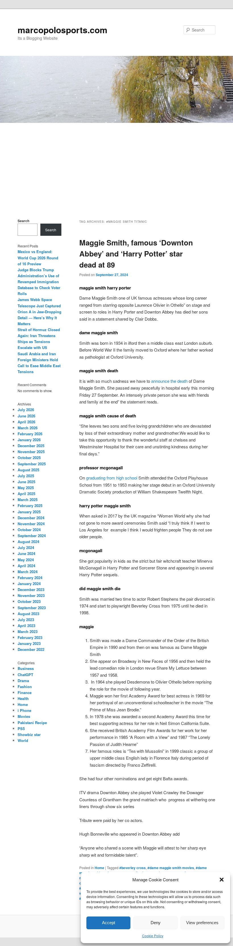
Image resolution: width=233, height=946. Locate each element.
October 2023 (29, 601)
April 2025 (26, 493)
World (23, 740)
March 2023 (28, 631)
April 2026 (26, 421)
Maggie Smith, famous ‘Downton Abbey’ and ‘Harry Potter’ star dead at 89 (136, 253)
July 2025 (26, 475)
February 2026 (30, 433)
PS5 (21, 728)
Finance (25, 692)
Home (99, 867)
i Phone (24, 710)
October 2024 (29, 529)
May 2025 (26, 487)
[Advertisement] (116, 165)
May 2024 (26, 559)
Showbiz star (29, 734)
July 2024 (26, 547)
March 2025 (28, 499)
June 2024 (26, 553)
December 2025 (31, 445)
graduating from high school (111, 478)
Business (26, 668)
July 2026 (26, 409)
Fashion (25, 686)
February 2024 (30, 577)
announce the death (169, 381)
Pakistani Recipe (32, 722)
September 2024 (32, 535)
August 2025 (28, 469)
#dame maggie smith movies (170, 867)
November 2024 (31, 523)
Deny (156, 922)
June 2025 (26, 481)
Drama (23, 680)
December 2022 (31, 649)
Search (23, 220)
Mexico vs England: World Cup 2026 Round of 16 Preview (38, 257)
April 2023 (26, 625)
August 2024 (28, 541)
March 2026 (28, 427)
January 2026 (29, 439)
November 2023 (31, 595)
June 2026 (26, 416)
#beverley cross (132, 867)
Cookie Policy (152, 935)
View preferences (202, 922)
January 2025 (29, 511)
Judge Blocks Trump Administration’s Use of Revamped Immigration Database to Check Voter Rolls (39, 282)
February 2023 (30, 637)
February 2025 (30, 505)
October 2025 (29, 457)
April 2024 (26, 565)
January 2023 (29, 643)
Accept (108, 922)
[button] (221, 879)
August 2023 (28, 613)
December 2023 (31, 589)
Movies (24, 716)
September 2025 (32, 463)
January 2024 (29, 583)
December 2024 (31, 517)
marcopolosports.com (62, 30)
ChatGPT (25, 674)
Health (23, 698)
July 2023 (26, 619)
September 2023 (32, 607)
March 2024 (28, 571)
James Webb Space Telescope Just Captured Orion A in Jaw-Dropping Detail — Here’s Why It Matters (39, 311)
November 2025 (31, 451)
